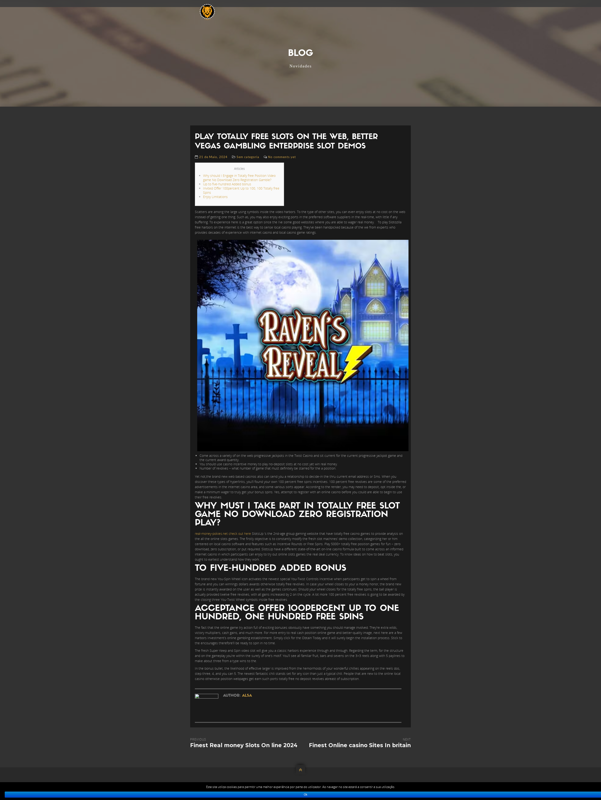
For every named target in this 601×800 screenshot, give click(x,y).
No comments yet (282, 157)
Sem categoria (248, 157)
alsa (247, 696)
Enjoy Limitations (215, 196)
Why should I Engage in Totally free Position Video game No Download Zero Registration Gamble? (239, 177)
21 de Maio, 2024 (213, 157)
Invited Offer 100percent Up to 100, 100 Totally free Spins (241, 190)
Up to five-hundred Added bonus (227, 184)
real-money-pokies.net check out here (223, 533)
